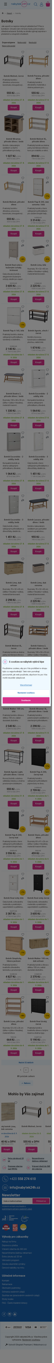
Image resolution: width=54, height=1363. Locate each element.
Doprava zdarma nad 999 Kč (15, 1167)
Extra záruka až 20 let (16, 1159)
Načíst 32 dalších (26, 1063)
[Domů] (4, 13)
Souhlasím (26, 700)
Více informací (26, 685)
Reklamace (7, 1284)
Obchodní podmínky (11, 1288)
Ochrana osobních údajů (13, 1292)
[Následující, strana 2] (26, 1070)
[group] (31, 1126)
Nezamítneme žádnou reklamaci (40, 1159)
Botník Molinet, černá (31, 1126)
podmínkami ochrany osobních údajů (17, 1209)
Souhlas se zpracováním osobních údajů (20, 1295)
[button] (7, 1149)
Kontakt (5, 1280)
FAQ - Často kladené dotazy (14, 1303)
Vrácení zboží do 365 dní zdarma (41, 1167)
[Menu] (5, 4)
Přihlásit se (41, 1201)
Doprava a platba (10, 1245)
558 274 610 (23, 1179)
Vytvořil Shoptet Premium (20, 1344)
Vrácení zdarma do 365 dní (14, 1249)
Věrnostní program (10, 1260)
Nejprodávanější (8, 46)
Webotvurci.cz (40, 1344)
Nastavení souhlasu (26, 693)
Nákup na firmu (9, 1241)
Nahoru (27, 1083)
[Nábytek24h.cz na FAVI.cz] (6, 1228)
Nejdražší (32, 42)
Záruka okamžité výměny (13, 1264)
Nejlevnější (22, 42)
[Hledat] (35, 4)
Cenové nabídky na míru (13, 1267)
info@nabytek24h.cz (25, 1187)
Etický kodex (8, 1299)
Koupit (14, 107)
